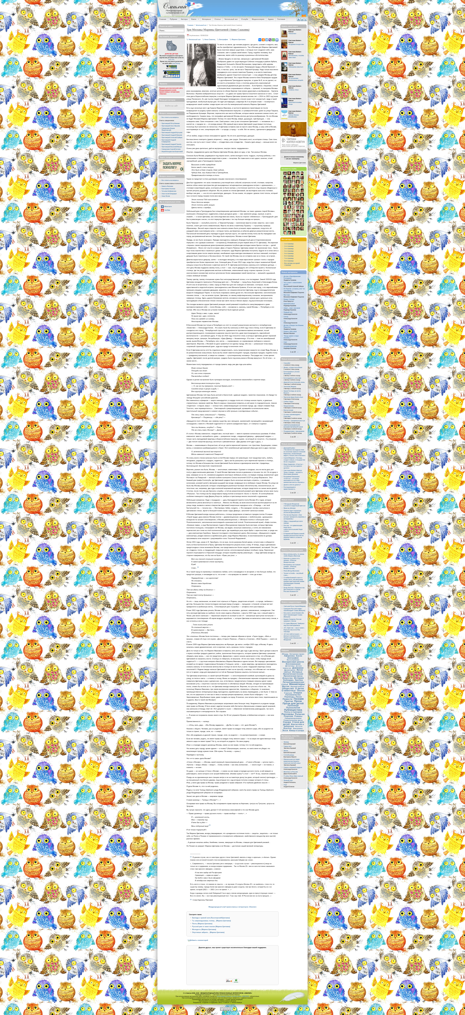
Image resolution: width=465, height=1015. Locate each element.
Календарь (288, 680)
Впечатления (288, 410)
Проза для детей (293, 703)
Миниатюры (297, 684)
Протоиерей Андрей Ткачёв (171, 144)
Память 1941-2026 (290, 331)
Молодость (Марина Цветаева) (204, 929)
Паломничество (293, 695)
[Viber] (270, 39)
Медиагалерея (258, 19)
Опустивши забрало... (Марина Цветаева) (208, 932)
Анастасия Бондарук (169, 193)
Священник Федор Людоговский (168, 129)
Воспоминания (293, 664)
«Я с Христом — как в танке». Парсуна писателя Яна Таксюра (294, 629)
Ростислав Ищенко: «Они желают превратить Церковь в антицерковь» (295, 516)
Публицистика (293, 709)
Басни (299, 656)
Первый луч (288, 312)
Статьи (218, 19)
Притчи (288, 701)
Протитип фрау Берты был (293, 397)
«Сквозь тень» (293, 90)
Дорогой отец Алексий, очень (294, 382)
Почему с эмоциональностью (294, 420)
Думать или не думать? (292, 484)
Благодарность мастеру (292, 378)
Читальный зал (231, 19)
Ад (285, 321)
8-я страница (289, 261)
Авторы (184, 19)
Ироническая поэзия (293, 674)
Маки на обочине (290, 508)
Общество (288, 688)
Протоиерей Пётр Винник (171, 123)
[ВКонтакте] (259, 39)
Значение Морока (290, 386)
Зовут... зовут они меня (292, 308)
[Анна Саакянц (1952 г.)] (201, 86)
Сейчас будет (289, 401)
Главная (162, 19)
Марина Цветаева (238, 39)
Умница (286, 742)
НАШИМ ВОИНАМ (290, 346)
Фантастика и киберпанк (294, 725)
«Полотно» (292, 33)
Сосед (286, 316)
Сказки (287, 722)
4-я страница (289, 251)
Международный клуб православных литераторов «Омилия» (233, 907)
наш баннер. (176, 63)
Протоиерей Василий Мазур (172, 146)
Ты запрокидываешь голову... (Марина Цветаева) (211, 921)
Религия (300, 714)
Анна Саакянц (209, 39)
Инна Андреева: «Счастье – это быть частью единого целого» (294, 466)
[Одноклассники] (263, 39)
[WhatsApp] (273, 39)
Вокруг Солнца (289, 299)
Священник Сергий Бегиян (171, 149)
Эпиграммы (298, 728)
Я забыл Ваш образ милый (293, 776)
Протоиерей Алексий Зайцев (172, 137)
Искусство (288, 678)
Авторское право (296, 654)
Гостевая (281, 19)
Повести (287, 699)
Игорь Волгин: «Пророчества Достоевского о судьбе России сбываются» (294, 589)
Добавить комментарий (199, 940)
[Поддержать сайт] (232, 982)
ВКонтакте (168, 206)
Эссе (285, 730)
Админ (271, 19)
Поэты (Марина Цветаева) (202, 924)
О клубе (244, 19)
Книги (193, 19)
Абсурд (285, 654)
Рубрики (173, 19)
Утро (285, 785)
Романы (298, 716)
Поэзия (299, 698)
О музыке (288, 693)
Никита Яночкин (167, 186)
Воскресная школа (293, 661)
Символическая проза (293, 720)
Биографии (223, 39)
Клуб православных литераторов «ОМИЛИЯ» (233, 996)
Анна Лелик (166, 196)
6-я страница (289, 256)
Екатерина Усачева (168, 188)
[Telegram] (266, 39)
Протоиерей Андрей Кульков (172, 132)
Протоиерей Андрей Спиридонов (169, 141)
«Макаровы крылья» (295, 67)
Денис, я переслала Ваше (293, 367)
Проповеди (293, 705)
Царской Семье (289, 303)
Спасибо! (287, 363)
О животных (289, 690)
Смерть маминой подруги (293, 767)
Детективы (290, 666)
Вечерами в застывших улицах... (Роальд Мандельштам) (292, 566)
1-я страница (289, 244)
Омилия (301, 690)
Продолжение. (289, 406)
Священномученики (293, 718)
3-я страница (289, 248)
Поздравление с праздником (294, 431)
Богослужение (293, 660)
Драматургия (289, 670)
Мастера (287, 295)
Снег (285, 342)
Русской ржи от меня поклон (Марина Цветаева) (211, 926)
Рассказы (288, 714)
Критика (299, 680)
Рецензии (288, 716)
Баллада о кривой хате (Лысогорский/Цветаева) (211, 918)
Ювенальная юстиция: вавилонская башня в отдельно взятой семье (292, 761)
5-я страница (289, 253)
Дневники (297, 668)
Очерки (297, 692)
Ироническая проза (293, 676)
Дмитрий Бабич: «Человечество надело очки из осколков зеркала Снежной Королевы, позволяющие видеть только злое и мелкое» (295, 451)
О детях (299, 688)
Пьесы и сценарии (293, 712)
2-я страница (289, 246)
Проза (298, 701)
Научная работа (297, 686)
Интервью (206, 19)
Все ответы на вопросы (170, 117)
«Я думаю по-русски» (296, 44)
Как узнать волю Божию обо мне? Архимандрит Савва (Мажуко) (294, 614)
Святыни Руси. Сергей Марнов (295, 606)
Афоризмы (289, 656)
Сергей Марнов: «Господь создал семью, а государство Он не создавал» (294, 459)
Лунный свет (288, 780)
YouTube (167, 210)
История (299, 678)
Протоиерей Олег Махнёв (171, 126)
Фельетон (298, 726)
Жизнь (286, 750)
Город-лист (288, 746)
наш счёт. (171, 59)
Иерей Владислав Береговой (172, 151)
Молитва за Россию (291, 772)
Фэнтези (287, 728)
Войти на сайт (171, 106)
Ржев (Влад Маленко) (291, 571)
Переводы (289, 697)
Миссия (285, 686)
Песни (299, 697)
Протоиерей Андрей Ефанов (172, 135)
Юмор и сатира (296, 730)
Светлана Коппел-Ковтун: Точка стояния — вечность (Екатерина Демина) (293, 472)
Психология (293, 707)
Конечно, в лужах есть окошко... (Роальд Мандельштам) (292, 560)
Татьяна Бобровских (169, 191)
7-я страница (289, 258)
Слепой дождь (289, 755)
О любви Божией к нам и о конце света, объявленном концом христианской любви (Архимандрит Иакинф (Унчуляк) (294, 581)
